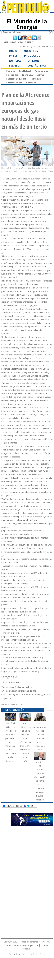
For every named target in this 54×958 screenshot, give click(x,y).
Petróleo (10, 71)
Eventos (15, 65)
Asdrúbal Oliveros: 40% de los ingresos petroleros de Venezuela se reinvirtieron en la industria (10, 742)
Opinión (33, 60)
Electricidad (12, 75)
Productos (32, 55)
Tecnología (35, 78)
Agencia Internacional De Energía (28, 694)
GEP (6, 42)
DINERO (29, 42)
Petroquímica (41, 71)
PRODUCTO (16, 42)
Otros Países (14, 682)
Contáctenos (37, 65)
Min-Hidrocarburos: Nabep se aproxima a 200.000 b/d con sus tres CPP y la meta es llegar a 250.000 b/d (27, 742)
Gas (17, 677)
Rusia (10, 694)
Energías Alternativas (33, 75)
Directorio (31, 82)
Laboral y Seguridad (16, 78)
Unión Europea (8, 690)
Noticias (15, 60)
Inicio (13, 51)
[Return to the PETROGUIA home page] (25, 12)
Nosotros (31, 51)
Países (13, 55)
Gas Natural (25, 71)
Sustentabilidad (14, 82)
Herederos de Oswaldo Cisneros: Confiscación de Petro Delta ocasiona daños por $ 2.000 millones (40, 781)
